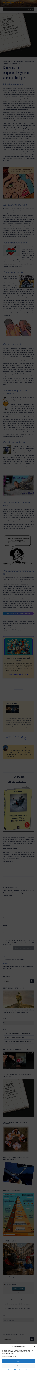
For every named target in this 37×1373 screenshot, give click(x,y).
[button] (34, 1346)
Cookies (10, 1369)
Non (18, 1366)
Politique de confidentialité (21, 1369)
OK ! (18, 1361)
